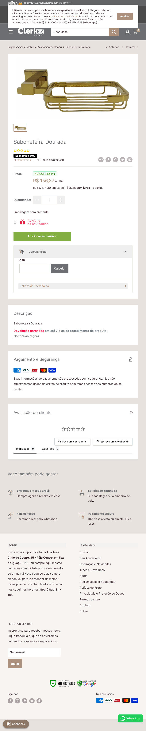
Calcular (60, 268)
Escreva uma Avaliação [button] (115, 441)
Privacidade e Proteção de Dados (102, 593)
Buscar (84, 552)
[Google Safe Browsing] (86, 681)
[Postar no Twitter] (122, 159)
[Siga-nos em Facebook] (10, 700)
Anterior (114, 46)
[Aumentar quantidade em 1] (61, 200)
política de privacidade (64, 16)
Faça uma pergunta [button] (74, 441)
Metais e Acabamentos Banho (44, 46)
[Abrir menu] (11, 32)
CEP (22, 260)
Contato (85, 605)
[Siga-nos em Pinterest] (24, 700)
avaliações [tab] (22, 448)
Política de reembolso (34, 286)
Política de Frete (91, 587)
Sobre (84, 611)
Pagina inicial (15, 46)
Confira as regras (26, 336)
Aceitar (124, 16)
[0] (135, 32)
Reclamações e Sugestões (97, 582)
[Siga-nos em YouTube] (32, 700)
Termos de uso (90, 599)
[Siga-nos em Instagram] (17, 700)
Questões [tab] (48, 448)
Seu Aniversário (90, 558)
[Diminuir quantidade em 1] (37, 200)
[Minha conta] (127, 32)
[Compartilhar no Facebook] (108, 159)
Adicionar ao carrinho (42, 236)
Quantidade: (22, 200)
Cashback (18, 724)
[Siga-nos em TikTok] (39, 700)
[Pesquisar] (114, 32)
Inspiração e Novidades (95, 564)
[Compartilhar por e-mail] (130, 159)
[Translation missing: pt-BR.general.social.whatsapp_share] (101, 159)
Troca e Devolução (92, 570)
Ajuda (83, 576)
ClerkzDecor (22, 160)
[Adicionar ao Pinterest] (115, 159)
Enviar (14, 663)
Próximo (131, 46)
